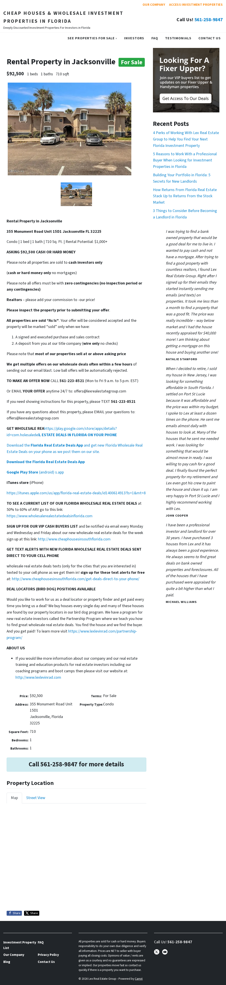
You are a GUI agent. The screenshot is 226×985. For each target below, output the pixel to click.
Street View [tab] (35, 798)
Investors (134, 38)
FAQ (154, 38)
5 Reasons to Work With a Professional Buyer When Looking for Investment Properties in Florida (185, 160)
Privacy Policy (48, 954)
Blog (6, 961)
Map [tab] (14, 798)
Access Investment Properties (196, 4)
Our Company (154, 4)
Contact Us (209, 38)
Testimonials (178, 38)
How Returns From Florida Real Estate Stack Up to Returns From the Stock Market (185, 196)
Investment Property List (19, 945)
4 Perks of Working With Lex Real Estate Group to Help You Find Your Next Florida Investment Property (186, 139)
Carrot (139, 979)
